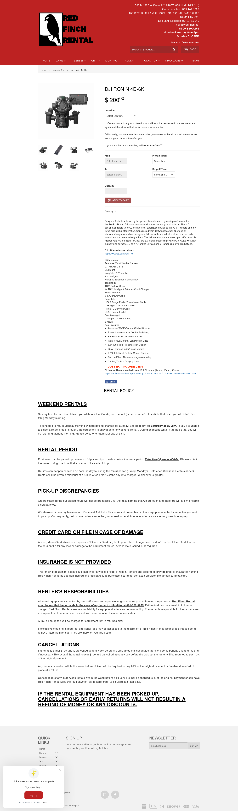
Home (43, 69)
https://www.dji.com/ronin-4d (119, 253)
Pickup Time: (159, 155)
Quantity (109, 185)
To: (106, 169)
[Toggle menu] (56, 752)
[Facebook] (115, 795)
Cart (192, 49)
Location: (110, 110)
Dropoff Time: (159, 169)
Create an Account (190, 42)
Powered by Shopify (69, 805)
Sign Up (194, 746)
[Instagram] (105, 795)
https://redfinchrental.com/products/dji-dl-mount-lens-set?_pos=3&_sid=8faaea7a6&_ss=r (150, 373)
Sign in (174, 42)
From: (108, 155)
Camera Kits (58, 69)
